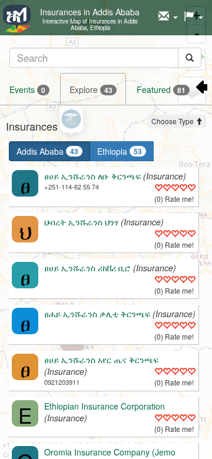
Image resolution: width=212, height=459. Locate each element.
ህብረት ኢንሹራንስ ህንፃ (81, 222)
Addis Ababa (47, 151)
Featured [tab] (161, 89)
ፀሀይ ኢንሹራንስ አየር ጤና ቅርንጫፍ (101, 359)
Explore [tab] (90, 89)
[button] (168, 16)
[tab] (105, 57)
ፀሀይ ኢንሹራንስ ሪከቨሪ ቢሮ (87, 268)
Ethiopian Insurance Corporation (104, 406)
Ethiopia (119, 151)
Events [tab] (27, 89)
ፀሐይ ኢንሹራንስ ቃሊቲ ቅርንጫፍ (97, 314)
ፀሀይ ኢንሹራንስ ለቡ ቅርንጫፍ (92, 176)
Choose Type (173, 121)
